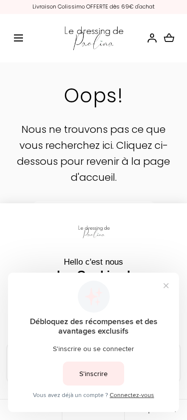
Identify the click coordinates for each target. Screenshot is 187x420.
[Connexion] (152, 38)
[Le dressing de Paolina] (93, 38)
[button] (18, 38)
